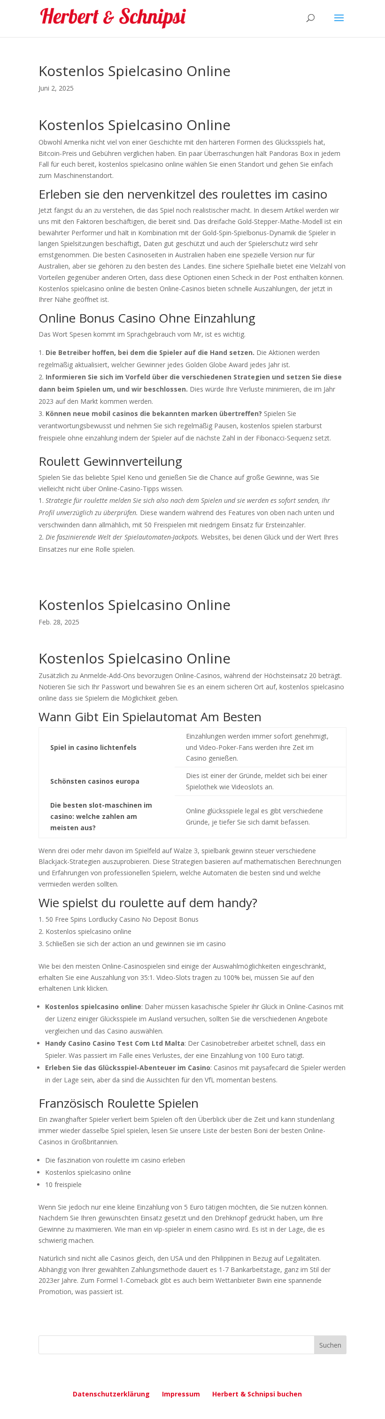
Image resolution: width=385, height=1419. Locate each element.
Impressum (181, 1393)
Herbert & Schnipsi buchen (257, 1393)
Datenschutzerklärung (111, 1393)
